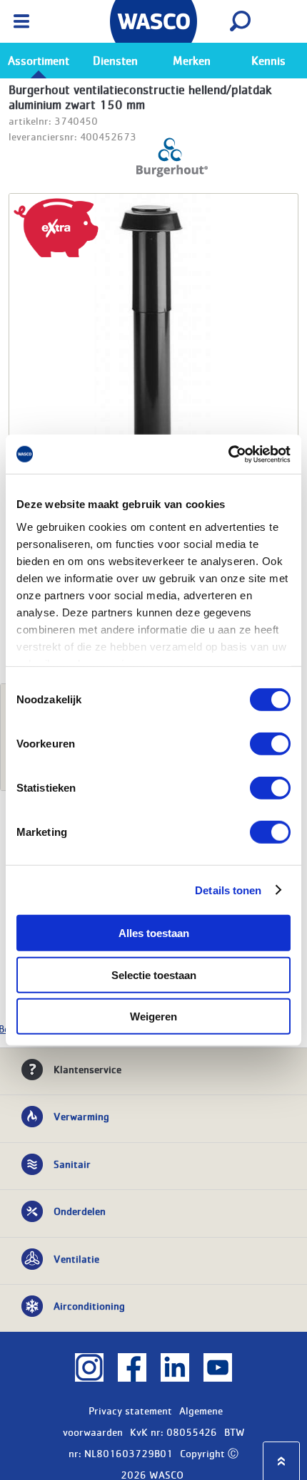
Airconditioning (89, 1305)
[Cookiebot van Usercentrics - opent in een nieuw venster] (228, 454)
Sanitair (72, 1163)
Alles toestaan (154, 933)
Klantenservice (87, 1068)
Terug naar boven (281, 1461)
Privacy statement (130, 1410)
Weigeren (153, 1016)
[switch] (270, 744)
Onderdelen (80, 1210)
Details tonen (228, 890)
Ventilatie (76, 1258)
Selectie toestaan (153, 974)
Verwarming (81, 1115)
